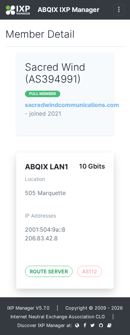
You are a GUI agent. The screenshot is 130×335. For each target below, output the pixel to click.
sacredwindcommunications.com (72, 104)
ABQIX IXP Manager (67, 9)
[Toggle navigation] (118, 9)
